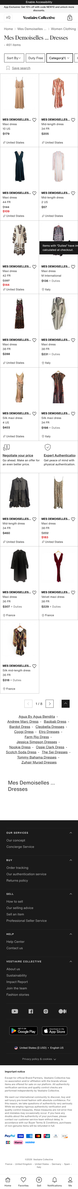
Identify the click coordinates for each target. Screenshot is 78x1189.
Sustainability (16, 975)
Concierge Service (20, 846)
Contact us (14, 948)
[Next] (50, 704)
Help (10, 934)
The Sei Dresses (55, 752)
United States (42, 1164)
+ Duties (54, 281)
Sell (10, 894)
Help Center (15, 941)
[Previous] (28, 704)
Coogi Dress (24, 731)
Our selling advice (19, 907)
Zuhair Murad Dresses (39, 762)
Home (8, 28)
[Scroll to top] (66, 704)
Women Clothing (63, 28)
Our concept (15, 840)
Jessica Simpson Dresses (37, 742)
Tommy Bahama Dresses (36, 757)
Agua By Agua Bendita (37, 716)
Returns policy (17, 880)
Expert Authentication (60, 455)
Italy (39, 1167)
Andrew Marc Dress (22, 721)
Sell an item (15, 914)
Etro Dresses (49, 731)
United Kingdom (23, 1164)
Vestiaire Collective (24, 961)
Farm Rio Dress (37, 737)
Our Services (17, 833)
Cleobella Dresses (50, 726)
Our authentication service (26, 874)
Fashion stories (17, 994)
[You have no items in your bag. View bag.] (70, 17)
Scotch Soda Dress (21, 752)
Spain (67, 1164)
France (8, 1164)
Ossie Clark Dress (50, 747)
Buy (9, 860)
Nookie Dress (20, 747)
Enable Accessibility (39, 2)
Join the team (16, 988)
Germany (56, 1164)
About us (13, 969)
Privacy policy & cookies (37, 1059)
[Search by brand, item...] (8, 17)
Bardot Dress (19, 726)
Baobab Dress (55, 721)
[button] (70, 17)
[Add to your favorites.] (34, 120)
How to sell (14, 901)
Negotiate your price (18, 455)
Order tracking (17, 867)
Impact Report (17, 981)
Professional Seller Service (26, 920)
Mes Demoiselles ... (31, 28)
